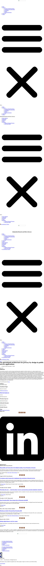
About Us (3, 7)
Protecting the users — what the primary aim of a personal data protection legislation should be (21, 489)
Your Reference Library (6, 249)
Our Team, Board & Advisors (9, 8)
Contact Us (4, 13)
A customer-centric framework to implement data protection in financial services (17, 478)
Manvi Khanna (14, 472)
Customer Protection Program (9, 123)
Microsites (4, 122)
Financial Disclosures (8, 12)
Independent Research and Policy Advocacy (7, 116)
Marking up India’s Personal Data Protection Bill (11, 510)
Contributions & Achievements (9, 9)
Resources (4, 120)
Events (3, 121)
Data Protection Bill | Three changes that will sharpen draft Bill (14, 500)
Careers (3, 14)
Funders (5, 11)
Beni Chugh (9, 472)
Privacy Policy (2, 558)
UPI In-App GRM (7, 124)
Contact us (4, 240)
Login (1, 563)
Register (3, 563)
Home (3, 6)
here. (9, 381)
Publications (4, 119)
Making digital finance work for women (9, 521)
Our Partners (6, 10)
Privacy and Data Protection (4, 410)
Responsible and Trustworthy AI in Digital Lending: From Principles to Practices (18, 467)
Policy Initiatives (5, 118)
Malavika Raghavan (4, 392)
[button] (22, 61)
